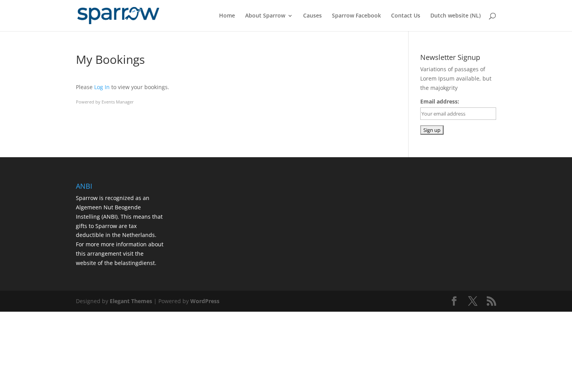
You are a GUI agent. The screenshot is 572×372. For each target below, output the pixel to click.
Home (227, 16)
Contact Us (405, 16)
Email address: (439, 101)
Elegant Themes (131, 301)
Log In (102, 87)
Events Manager (118, 102)
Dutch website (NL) (455, 16)
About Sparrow (265, 16)
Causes (312, 16)
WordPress (204, 301)
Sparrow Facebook (356, 16)
